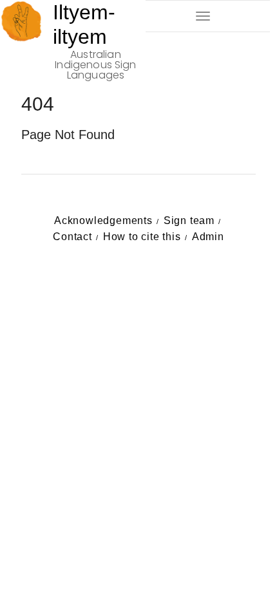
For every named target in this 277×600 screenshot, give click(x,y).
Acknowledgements (103, 220)
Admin (208, 236)
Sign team (189, 220)
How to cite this (142, 236)
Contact (72, 236)
